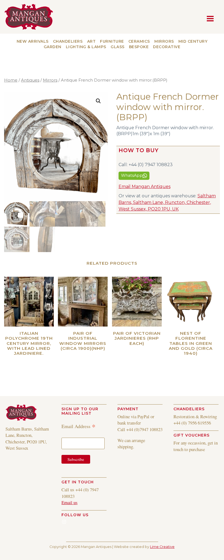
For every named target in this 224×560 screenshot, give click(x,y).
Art (91, 41)
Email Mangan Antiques (144, 186)
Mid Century (193, 41)
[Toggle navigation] (212, 18)
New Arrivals (33, 41)
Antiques (30, 80)
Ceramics (139, 41)
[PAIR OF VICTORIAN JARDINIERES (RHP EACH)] (137, 302)
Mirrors (164, 41)
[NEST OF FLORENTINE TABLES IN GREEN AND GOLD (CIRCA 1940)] (191, 302)
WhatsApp (132, 175)
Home (10, 80)
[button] (98, 101)
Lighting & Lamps (86, 47)
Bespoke (139, 47)
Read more (38, 360)
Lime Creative (162, 547)
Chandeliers (68, 41)
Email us (69, 502)
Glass (118, 47)
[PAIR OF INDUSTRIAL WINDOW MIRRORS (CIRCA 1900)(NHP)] (83, 302)
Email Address (78, 426)
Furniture (112, 41)
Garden (52, 47)
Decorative (166, 47)
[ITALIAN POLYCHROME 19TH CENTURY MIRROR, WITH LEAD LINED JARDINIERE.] (29, 302)
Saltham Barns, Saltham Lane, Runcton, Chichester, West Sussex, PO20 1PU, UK (167, 202)
